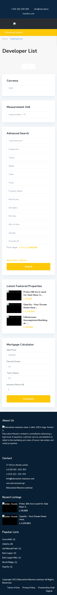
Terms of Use (13, 587)
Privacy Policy (28, 587)
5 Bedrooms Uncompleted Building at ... (35, 320)
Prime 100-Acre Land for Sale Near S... (34, 293)
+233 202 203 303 (20, 9)
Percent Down (13, 362)
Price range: (12, 248)
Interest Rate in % (15, 385)
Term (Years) (13, 373)
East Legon (7, 553)
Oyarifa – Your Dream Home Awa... (35, 306)
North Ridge (8, 562)
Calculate (28, 398)
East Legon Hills (9, 557)
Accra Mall (7, 539)
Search (28, 266)
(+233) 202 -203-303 (16, 469)
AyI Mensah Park (10, 548)
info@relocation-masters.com (20, 478)
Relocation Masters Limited (19, 488)
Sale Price (11, 350)
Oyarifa (5, 566)
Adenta (5, 544)
